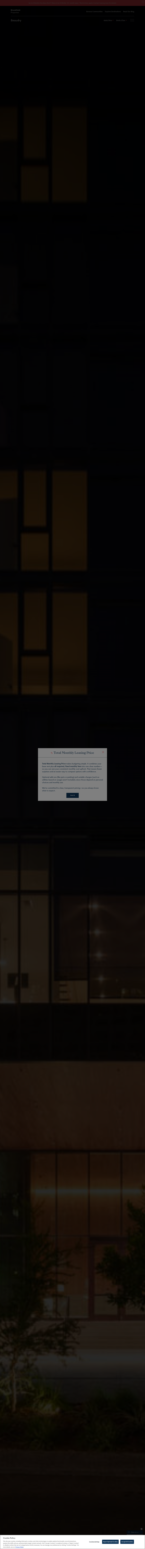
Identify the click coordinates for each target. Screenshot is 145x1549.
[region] (72, 1542)
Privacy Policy (19, 1547)
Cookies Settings (94, 1541)
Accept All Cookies (127, 1541)
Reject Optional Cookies (110, 1541)
